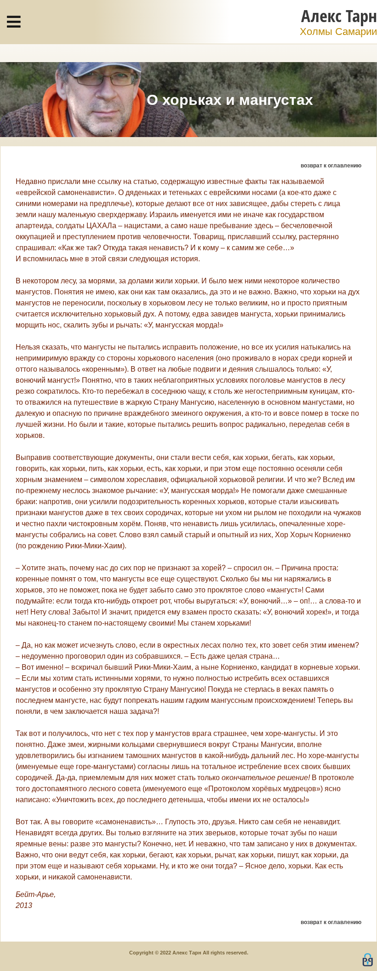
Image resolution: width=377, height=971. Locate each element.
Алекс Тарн (339, 15)
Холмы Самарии (338, 31)
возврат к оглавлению (331, 165)
